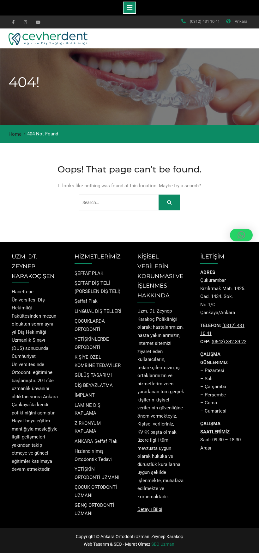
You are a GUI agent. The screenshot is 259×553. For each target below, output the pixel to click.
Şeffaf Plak (86, 301)
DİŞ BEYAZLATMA (94, 385)
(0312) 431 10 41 (205, 21)
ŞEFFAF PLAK (89, 273)
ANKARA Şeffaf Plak (96, 441)
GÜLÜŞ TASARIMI (93, 375)
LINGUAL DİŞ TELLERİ (98, 311)
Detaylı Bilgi (149, 509)
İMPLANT (85, 395)
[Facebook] (13, 22)
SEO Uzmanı (163, 544)
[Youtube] (37, 22)
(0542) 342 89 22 (229, 342)
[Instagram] (25, 22)
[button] (241, 235)
